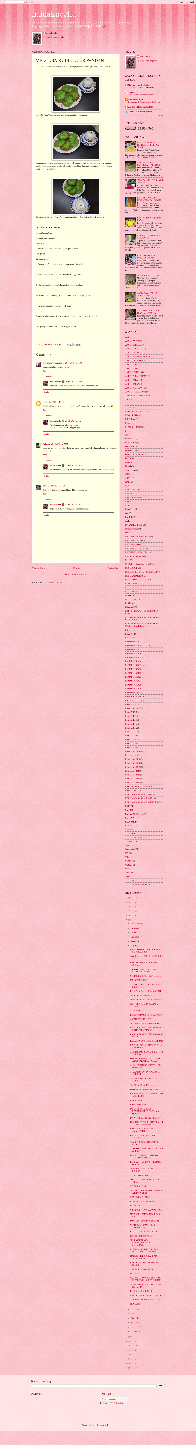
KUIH (127, 505)
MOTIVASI (130, 591)
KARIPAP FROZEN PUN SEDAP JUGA (146, 1014)
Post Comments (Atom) (52, 582)
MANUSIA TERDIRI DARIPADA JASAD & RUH (144, 1257)
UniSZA (128, 864)
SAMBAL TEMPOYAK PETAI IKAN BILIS (145, 985)
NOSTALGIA (130, 599)
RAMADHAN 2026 (133, 688)
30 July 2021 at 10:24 (73, 465)
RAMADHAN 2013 (133, 641)
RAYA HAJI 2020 (132, 770)
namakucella (54, 13)
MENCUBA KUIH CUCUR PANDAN (145, 999)
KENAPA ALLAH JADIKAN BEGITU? (146, 991)
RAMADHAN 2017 (133, 657)
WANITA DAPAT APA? (140, 1197)
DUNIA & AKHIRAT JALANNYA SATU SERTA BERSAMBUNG (147, 1028)
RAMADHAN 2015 (133, 649)
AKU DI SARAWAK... (134, 384)
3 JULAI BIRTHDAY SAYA (141, 1269)
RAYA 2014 (130, 716)
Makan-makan (131, 528)
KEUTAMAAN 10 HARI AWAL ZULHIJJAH (143, 1136)
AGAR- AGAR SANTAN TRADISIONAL (147, 294)
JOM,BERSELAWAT (138, 980)
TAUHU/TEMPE (132, 837)
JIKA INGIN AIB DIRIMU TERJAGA (145, 1295)
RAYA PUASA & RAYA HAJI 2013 (139, 786)
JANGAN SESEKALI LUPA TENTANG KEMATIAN (146, 1046)
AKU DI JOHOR (132, 340)
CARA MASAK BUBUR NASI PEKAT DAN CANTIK (150, 311)
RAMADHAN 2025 (133, 684)
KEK (127, 485)
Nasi (127, 595)
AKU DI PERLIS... (132, 368)
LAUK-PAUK (130, 517)
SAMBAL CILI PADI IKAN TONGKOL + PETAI (146, 957)
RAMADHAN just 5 (133, 692)
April (133, 1318)
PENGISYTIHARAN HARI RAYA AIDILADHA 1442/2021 (144, 1156)
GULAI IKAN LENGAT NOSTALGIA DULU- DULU (145, 1066)
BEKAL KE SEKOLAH (134, 411)
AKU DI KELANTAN (134, 348)
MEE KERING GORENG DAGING (144, 1023)
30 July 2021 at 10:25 (73, 504)
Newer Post (38, 568)
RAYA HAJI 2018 (132, 763)
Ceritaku (128, 438)
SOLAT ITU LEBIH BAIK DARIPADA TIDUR (146, 1180)
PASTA (128, 603)
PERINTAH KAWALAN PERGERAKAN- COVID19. (142, 618)
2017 (130, 1350)
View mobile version (75, 574)
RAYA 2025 (130, 747)
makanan (128, 532)
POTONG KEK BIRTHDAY (141, 1236)
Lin (44, 402)
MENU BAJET (131, 567)
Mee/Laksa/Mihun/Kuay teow (137, 564)
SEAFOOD (129, 825)
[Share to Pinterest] (79, 344)
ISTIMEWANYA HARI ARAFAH (144, 1089)
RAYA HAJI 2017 (132, 708)
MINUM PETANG (132, 583)
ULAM (128, 861)
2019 (130, 1341)
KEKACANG (130, 489)
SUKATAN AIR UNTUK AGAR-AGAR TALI (150, 181)
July (133, 945)
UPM (127, 868)
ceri (126, 434)
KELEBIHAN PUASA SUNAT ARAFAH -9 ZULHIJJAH (147, 1094)
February (135, 1327)
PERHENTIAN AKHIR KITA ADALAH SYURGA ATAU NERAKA (146, 1123)
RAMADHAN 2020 (133, 669)
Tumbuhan (129, 849)
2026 (130, 897)
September (135, 936)
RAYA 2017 (130, 719)
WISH (127, 876)
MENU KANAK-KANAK (135, 575)
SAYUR (128, 821)
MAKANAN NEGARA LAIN (137, 548)
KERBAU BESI (136, 1100)
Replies (49, 376)
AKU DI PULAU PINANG (136, 376)
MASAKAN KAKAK (134, 556)
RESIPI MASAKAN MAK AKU (138, 794)
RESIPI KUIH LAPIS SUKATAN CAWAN (146, 256)
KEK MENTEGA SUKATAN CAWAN (149, 218)
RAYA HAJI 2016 (132, 759)
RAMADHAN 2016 (133, 653)
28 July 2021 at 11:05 (73, 362)
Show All (161, 115)
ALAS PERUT (136, 1010)
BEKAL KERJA (131, 415)
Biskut (127, 423)
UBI (127, 853)
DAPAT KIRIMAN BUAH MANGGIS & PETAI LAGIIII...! (146, 950)
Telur (127, 845)
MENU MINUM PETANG (135, 579)
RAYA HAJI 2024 (132, 774)
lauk (127, 513)
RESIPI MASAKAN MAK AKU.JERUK (141, 802)
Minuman (129, 587)
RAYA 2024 (130, 743)
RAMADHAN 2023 (133, 676)
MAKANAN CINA (133, 540)
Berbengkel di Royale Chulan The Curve (144, 102)
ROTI (127, 806)
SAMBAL (129, 810)
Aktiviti (128, 336)
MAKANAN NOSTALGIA (136, 552)
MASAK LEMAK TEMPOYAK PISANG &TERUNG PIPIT (146, 1191)
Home (76, 568)
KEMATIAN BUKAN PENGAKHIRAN (146, 1040)
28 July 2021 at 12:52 (55, 402)
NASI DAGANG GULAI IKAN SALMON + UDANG (143, 970)
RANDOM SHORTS (133, 700)
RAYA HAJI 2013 (132, 751)
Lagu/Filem (130, 509)
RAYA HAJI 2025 (132, 778)
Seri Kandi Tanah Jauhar (53, 362)
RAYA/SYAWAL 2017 (134, 790)
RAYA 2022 (130, 735)
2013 (130, 1367)
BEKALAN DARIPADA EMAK (143, 1201)
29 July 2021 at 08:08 (59, 443)
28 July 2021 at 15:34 (73, 420)
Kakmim (46, 443)
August (134, 941)
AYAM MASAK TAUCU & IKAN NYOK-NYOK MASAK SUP (144, 1250)
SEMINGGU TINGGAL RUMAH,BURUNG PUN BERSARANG (141, 1242)
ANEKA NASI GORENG (135, 395)
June (133, 1309)
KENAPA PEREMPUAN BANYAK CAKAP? (144, 963)
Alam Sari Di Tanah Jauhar (140, 111)
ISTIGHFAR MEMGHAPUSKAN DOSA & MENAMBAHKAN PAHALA (147, 1059)
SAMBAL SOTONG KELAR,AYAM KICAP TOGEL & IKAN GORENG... (146, 1279)
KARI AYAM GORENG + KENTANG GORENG (145, 1163)
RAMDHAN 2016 (132, 696)
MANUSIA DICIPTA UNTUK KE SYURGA (144, 1169)
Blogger (110, 1425)
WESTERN (129, 872)
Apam (127, 399)
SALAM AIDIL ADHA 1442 (142, 1085)
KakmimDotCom (135, 99)
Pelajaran (129, 607)
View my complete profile (53, 37)
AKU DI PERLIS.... (133, 372)
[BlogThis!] (71, 344)
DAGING (129, 446)
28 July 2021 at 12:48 (73, 381)
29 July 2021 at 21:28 (56, 485)
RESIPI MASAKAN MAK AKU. (138, 798)
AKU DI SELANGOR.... (135, 387)
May (133, 1313)
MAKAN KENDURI (133, 524)
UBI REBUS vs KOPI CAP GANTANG (146, 1209)
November (135, 928)
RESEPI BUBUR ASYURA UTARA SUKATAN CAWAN (149, 198)
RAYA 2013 (130, 712)
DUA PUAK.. (135, 1273)
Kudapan (128, 501)
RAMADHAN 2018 (133, 661)
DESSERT (129, 450)
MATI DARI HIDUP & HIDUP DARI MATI (145, 1215)
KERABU (129, 493)
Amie (45, 485)
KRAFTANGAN (132, 497)
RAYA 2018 (130, 723)
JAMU (127, 474)
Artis (127, 403)
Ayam (127, 407)
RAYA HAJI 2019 (132, 767)
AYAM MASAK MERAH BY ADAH (145, 1299)
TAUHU (128, 833)
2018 (130, 1345)
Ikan (127, 466)
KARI (127, 481)
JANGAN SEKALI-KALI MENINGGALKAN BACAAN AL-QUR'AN (145, 1111)
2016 (130, 1354)
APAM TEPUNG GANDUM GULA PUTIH (148, 236)
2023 (130, 911)
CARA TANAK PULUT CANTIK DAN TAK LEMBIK (149, 163)
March (133, 1322)
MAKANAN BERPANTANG (137, 536)
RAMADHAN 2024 (133, 680)
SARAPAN (129, 817)
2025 (130, 902)
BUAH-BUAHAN (132, 427)
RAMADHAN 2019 (133, 665)
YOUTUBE (129, 880)
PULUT (128, 637)
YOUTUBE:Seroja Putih (135, 884)
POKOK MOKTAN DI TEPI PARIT (144, 1220)
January (134, 1331)
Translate (119, 1402)
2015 (130, 1358)
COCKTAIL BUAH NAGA (141, 995)
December (135, 923)
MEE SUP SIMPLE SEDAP (148, 275)
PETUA (128, 630)
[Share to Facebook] (76, 344)
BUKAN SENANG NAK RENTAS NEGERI (144, 1263)
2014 (130, 1363)
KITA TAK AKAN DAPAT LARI (143, 1231)
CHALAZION (131, 442)
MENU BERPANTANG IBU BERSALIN (141, 571)
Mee (127, 560)
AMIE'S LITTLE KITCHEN (140, 106)
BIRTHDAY (130, 419)
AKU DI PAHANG (133, 360)
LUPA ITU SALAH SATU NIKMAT (145, 1117)
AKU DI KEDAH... (133, 344)
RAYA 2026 (130, 704)
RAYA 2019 (130, 727)
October (134, 932)
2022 (130, 915)
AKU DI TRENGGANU (135, 391)
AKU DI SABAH (132, 380)
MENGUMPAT (136, 1303)
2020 (130, 1336)
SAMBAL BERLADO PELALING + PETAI (144, 1143)
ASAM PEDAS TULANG (140, 1019)
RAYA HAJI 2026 (132, 782)
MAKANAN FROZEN (134, 544)
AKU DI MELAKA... (133, 352)
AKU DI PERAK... (132, 364)
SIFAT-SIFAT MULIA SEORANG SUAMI (144, 1005)
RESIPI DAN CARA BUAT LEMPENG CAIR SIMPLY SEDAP (148, 145)
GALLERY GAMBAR (134, 454)
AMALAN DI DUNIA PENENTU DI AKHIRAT (145, 1073)
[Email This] (68, 344)
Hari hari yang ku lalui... (138, 85)
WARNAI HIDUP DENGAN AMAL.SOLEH (141, 1129)
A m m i (131, 92)
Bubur (127, 430)
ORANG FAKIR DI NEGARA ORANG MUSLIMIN (146, 1285)
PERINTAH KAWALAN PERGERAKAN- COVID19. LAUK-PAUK (142, 624)
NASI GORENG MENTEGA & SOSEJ (145, 976)
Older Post (114, 568)
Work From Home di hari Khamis (141, 94)
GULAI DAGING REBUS (140, 1175)
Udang (128, 856)
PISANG (129, 633)
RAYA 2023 (130, 739)
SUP (127, 829)
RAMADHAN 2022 (133, 673)
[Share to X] (73, 344)
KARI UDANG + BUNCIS (141, 1291)
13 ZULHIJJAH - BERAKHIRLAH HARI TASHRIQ (147, 1053)
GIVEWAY (129, 458)
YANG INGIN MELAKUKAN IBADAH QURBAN (146, 1149)
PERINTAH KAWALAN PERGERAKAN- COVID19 (142, 612)
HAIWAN (129, 462)
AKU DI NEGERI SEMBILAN (137, 356)
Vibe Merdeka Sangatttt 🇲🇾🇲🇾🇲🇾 (141, 87)
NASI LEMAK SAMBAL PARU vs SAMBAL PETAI (144, 1226)
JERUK (128, 478)
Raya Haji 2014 (131, 755)
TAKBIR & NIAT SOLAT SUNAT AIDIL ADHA (147, 1079)
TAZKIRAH (130, 841)
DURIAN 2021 (136, 1205)
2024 (130, 906)
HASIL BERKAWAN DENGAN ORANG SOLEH (146, 1035)
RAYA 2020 (130, 731)
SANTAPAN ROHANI (134, 813)
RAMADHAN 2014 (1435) (136, 645)
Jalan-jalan (129, 470)
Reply (45, 370)
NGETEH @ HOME (138, 1186)
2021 (130, 919)
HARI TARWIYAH (138, 1104)
